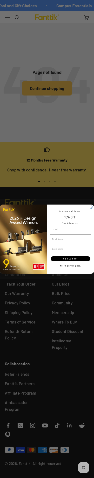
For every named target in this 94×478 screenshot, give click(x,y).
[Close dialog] (91, 207)
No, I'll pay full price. (70, 266)
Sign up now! (70, 258)
